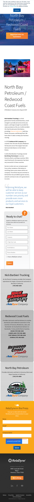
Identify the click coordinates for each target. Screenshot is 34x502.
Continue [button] (17, 10)
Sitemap (4, 495)
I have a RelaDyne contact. (15, 257)
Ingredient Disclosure (20, 495)
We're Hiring (17, 478)
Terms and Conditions (17, 496)
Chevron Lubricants (16, 131)
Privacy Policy (13, 6)
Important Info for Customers (17, 35)
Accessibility (28, 495)
